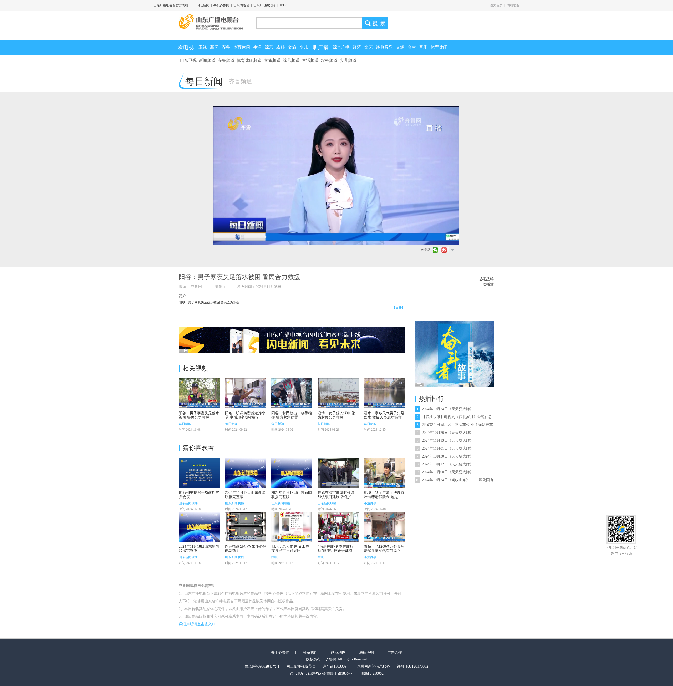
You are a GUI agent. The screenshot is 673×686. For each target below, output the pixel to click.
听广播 (321, 47)
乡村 (411, 47)
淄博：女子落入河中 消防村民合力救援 (336, 415)
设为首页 (496, 5)
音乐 (423, 47)
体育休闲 (241, 47)
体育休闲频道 (249, 60)
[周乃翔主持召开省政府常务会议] (199, 473)
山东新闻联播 (188, 503)
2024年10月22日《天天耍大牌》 (445, 464)
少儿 (303, 47)
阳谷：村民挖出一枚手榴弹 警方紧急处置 (291, 415)
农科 (280, 47)
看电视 (186, 47)
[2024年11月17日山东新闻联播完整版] (245, 473)
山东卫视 (188, 60)
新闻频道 (207, 60)
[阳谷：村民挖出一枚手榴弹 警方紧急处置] (291, 393)
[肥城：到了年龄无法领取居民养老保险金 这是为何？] (384, 473)
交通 (400, 47)
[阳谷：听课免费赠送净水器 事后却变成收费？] (245, 393)
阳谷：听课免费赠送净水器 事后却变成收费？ (245, 415)
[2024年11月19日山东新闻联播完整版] (291, 473)
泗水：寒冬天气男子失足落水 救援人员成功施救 (384, 415)
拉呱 (274, 557)
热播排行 (431, 398)
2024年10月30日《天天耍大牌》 (445, 456)
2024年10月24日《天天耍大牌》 (445, 409)
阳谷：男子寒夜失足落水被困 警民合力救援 (199, 415)
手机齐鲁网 (221, 5)
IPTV (283, 5)
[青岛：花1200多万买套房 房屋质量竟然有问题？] (384, 527)
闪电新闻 (203, 5)
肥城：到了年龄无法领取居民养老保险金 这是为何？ (384, 497)
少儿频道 (348, 60)
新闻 (214, 47)
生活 (257, 47)
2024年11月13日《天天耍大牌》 (445, 441)
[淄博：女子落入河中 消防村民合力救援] (338, 393)
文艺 (368, 47)
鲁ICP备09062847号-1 (262, 666)
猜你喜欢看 (198, 447)
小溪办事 (370, 503)
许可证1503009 (334, 666)
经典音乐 (384, 47)
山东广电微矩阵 (264, 5)
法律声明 (366, 652)
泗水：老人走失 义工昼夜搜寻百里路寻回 (290, 549)
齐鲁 (226, 47)
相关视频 (195, 368)
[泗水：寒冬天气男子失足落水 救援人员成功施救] (384, 393)
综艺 (269, 47)
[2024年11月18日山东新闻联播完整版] (199, 527)
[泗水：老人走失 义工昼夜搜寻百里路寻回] (291, 527)
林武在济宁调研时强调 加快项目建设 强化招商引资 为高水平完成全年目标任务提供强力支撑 (336, 499)
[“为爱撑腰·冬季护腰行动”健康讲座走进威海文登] (338, 527)
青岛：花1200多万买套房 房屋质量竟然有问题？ (384, 549)
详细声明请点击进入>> (197, 624)
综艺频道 (291, 60)
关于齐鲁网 (280, 652)
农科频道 (329, 60)
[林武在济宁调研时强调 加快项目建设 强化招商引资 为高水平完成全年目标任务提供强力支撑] (338, 473)
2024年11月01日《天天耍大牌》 (445, 448)
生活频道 (310, 60)
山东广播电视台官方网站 (171, 5)
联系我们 (310, 652)
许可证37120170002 (412, 666)
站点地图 (338, 652)
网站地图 (513, 5)
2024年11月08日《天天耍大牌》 (445, 472)
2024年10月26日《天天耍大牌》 (445, 433)
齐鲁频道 (226, 60)
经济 (357, 47)
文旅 (292, 47)
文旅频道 (272, 60)
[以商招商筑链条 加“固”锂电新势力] (245, 527)
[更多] (452, 250)
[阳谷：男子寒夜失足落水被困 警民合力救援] (199, 393)
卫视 (202, 47)
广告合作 (394, 652)
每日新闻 (185, 424)
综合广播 (341, 47)
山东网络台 (241, 5)
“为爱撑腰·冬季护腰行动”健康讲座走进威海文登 (337, 551)
